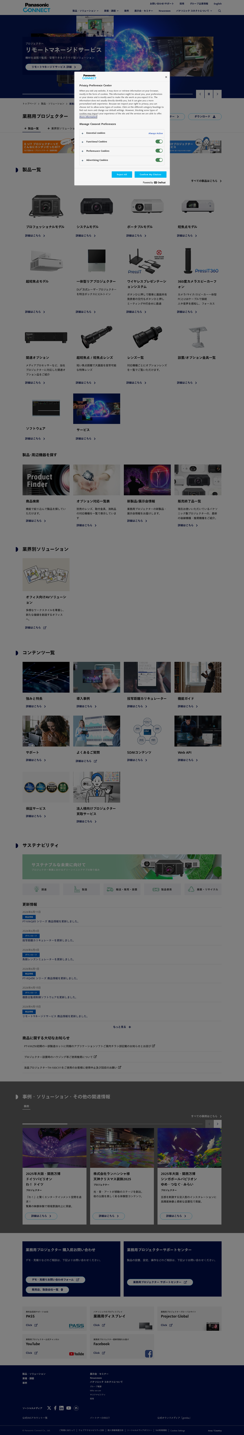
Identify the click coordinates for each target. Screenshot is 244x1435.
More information (88, 116)
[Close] (166, 77)
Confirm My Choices (150, 174)
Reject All (122, 174)
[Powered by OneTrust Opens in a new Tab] (155, 183)
